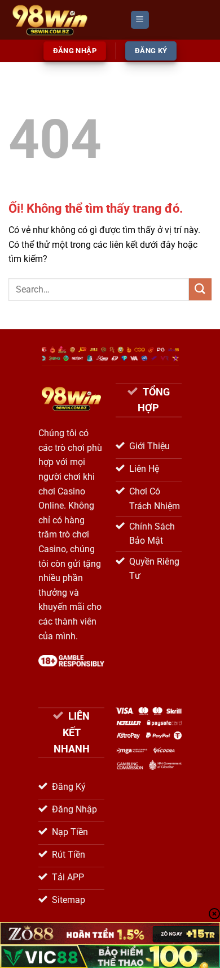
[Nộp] (200, 289)
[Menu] (140, 20)
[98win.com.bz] (64, 20)
